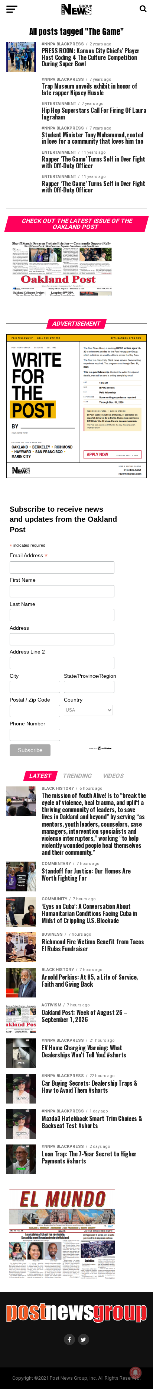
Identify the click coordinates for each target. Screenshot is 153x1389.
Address (19, 628)
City (14, 676)
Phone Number (27, 724)
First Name (23, 580)
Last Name (22, 604)
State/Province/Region (89, 676)
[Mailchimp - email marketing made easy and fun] (101, 749)
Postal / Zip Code (30, 700)
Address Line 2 (27, 652)
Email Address (29, 556)
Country (73, 700)
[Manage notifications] (135, 1373)
